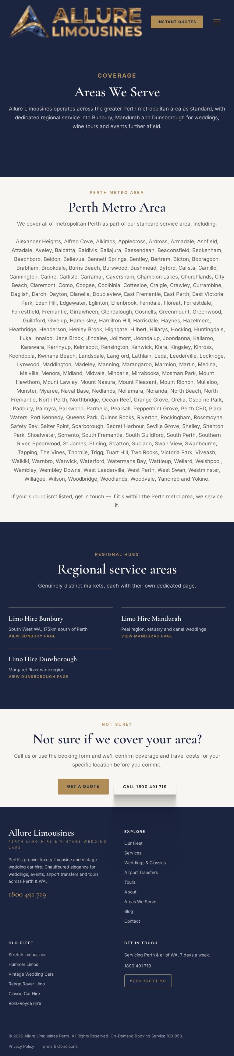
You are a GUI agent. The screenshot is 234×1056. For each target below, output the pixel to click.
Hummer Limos (23, 964)
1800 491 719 (27, 894)
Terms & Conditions (59, 1046)
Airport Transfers (141, 872)
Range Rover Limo (27, 983)
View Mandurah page (147, 636)
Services (132, 852)
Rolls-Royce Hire (25, 1003)
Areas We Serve (140, 901)
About (130, 891)
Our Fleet (133, 843)
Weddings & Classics (145, 862)
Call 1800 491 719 (145, 786)
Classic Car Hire (24, 993)
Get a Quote (83, 786)
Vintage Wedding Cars (31, 974)
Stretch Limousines (27, 954)
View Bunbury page (32, 636)
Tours (129, 882)
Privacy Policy (21, 1046)
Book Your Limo (148, 981)
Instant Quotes (177, 21)
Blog (128, 911)
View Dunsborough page (39, 676)
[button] (217, 22)
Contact (132, 921)
